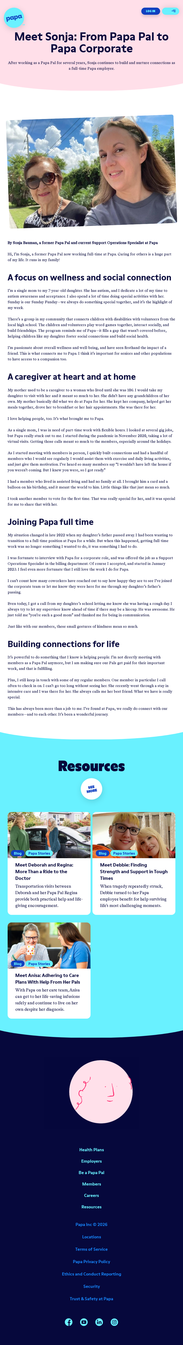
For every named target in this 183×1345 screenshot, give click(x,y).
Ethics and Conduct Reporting (91, 1274)
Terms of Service (91, 1249)
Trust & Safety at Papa (91, 1299)
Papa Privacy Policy (91, 1262)
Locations (91, 1237)
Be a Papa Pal (91, 1173)
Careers (91, 1195)
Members (91, 1184)
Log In (150, 11)
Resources (91, 1207)
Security (91, 1286)
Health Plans (91, 1150)
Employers (91, 1161)
